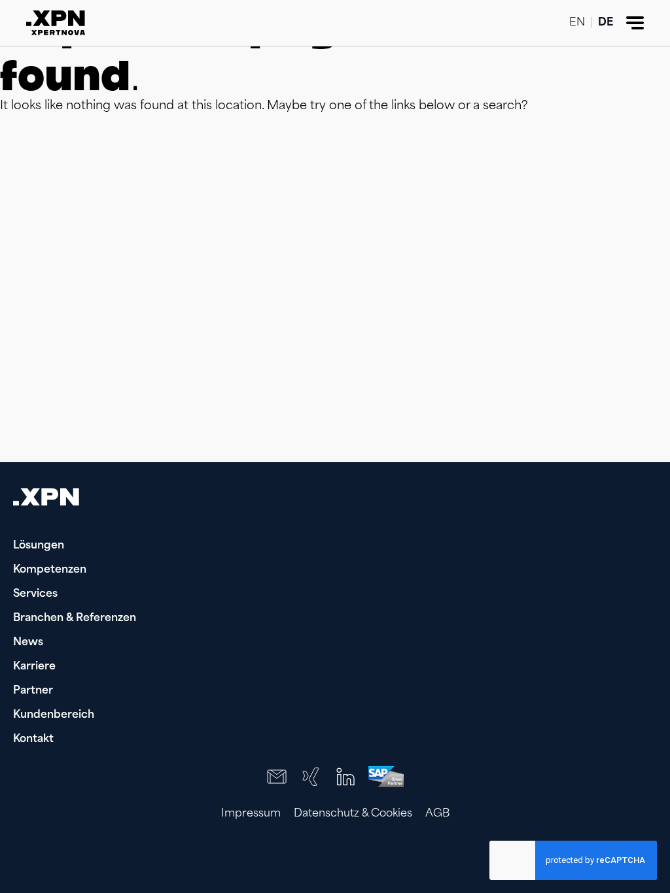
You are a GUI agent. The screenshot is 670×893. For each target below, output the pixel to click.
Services (35, 594)
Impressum (251, 814)
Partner (33, 691)
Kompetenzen (49, 570)
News (28, 642)
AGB (437, 814)
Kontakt (33, 739)
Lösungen (38, 546)
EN (577, 23)
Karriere (34, 667)
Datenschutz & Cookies (353, 814)
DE (605, 23)
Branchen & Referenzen (74, 618)
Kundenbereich (53, 715)
